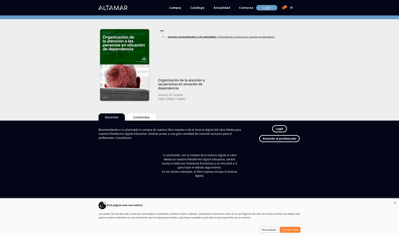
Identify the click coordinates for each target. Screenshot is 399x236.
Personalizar (269, 229)
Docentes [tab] (111, 117)
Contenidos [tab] (141, 117)
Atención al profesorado (279, 138)
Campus (175, 8)
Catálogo (197, 8)
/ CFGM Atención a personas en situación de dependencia (221, 36)
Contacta (246, 8)
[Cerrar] (395, 202)
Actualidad (222, 8)
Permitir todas (290, 229)
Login (267, 8)
